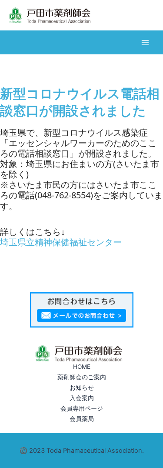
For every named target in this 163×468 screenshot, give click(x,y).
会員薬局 (82, 418)
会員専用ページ (81, 408)
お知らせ (82, 387)
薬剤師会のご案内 (81, 377)
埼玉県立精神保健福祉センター (61, 242)
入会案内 (82, 397)
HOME (81, 366)
